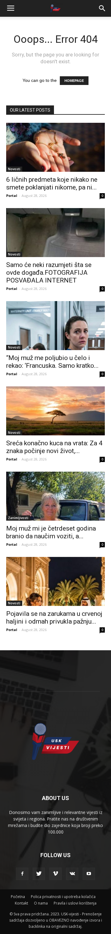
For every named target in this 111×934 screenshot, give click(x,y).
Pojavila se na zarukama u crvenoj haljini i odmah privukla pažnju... (54, 617)
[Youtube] (89, 874)
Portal (11, 195)
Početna (18, 896)
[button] (102, 8)
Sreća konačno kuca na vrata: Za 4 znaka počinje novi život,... (54, 447)
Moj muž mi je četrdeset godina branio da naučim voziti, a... (51, 532)
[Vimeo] (55, 874)
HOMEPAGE (74, 80)
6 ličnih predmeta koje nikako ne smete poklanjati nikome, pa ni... (51, 183)
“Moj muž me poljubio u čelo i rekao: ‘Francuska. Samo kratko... (52, 361)
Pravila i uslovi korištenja (75, 903)
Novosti (14, 169)
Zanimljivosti (18, 518)
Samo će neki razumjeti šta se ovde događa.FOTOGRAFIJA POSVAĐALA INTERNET (49, 272)
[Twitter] (39, 874)
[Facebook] (22, 874)
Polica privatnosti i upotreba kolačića (63, 896)
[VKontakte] (72, 874)
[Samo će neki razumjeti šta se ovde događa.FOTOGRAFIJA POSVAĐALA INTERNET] (55, 232)
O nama (41, 903)
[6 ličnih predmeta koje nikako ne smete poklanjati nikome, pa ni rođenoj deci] (55, 147)
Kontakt (21, 903)
